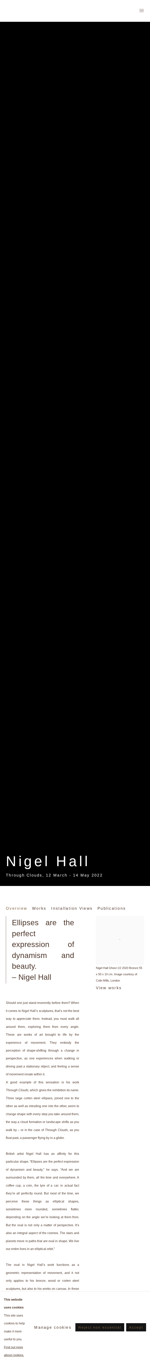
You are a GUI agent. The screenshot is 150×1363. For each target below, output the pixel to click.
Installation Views (72, 908)
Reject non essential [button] (99, 1327)
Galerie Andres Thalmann (29, 10)
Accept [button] (136, 1327)
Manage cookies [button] (52, 1327)
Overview (16, 908)
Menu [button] (141, 11)
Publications (111, 908)
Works (39, 908)
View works (109, 988)
